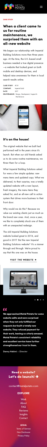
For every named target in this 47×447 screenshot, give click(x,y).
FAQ (23, 407)
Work (23, 399)
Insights (23, 414)
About (23, 403)
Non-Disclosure (23, 432)
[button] (41, 7)
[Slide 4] (43, 299)
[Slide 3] (40, 299)
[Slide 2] (37, 299)
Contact (23, 418)
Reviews (23, 410)
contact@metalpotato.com (23, 386)
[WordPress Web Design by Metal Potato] (15, 6)
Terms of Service (23, 428)
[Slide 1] (35, 299)
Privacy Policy (23, 435)
